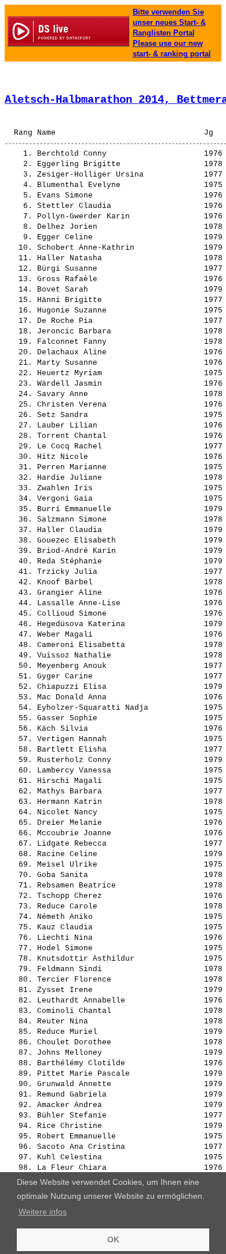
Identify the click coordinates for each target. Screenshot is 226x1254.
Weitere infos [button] (43, 1211)
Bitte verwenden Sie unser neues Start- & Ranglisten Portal (169, 22)
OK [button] (113, 1239)
